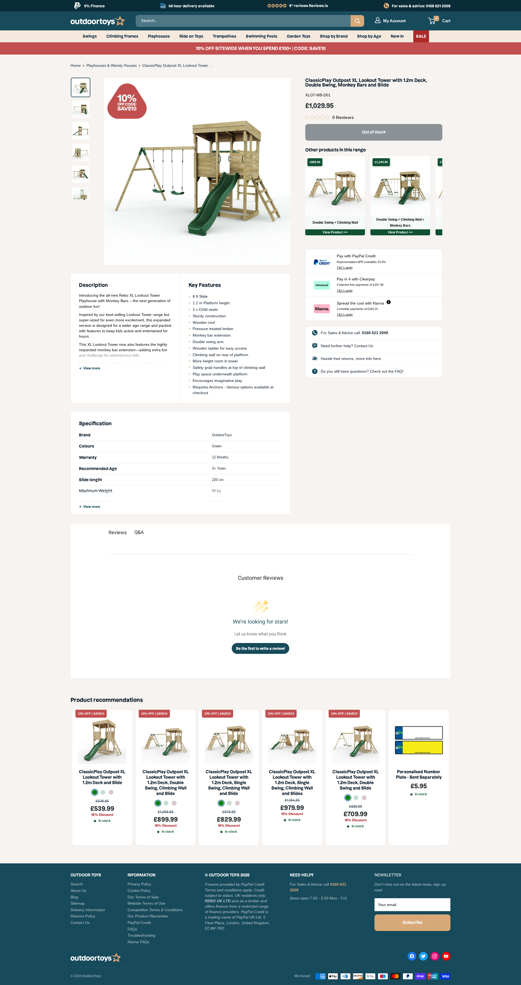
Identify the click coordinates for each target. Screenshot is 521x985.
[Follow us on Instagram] (434, 957)
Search (77, 884)
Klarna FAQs (138, 942)
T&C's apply (345, 267)
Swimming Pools (261, 36)
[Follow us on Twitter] (423, 957)
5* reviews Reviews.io (308, 6)
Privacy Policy (139, 884)
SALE (421, 36)
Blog (74, 897)
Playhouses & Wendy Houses (111, 65)
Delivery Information (88, 910)
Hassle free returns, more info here (351, 358)
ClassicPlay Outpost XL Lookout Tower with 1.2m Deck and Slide (102, 777)
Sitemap (78, 903)
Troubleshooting (141, 935)
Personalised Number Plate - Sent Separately (419, 775)
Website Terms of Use (146, 903)
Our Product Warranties (148, 916)
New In (397, 36)
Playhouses (159, 36)
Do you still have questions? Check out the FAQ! (362, 371)
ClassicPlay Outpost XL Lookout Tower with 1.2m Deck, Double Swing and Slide (355, 780)
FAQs (132, 929)
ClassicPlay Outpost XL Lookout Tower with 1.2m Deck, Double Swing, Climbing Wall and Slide (165, 783)
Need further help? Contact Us (347, 346)
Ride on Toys (191, 36)
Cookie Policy (139, 890)
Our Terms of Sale (143, 897)
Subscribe (412, 922)
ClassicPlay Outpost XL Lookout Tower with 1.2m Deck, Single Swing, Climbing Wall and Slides (292, 783)
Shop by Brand (334, 36)
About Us (78, 890)
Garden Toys (298, 36)
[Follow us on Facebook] (412, 957)
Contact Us (80, 922)
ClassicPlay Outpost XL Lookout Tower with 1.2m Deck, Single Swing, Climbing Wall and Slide (229, 783)
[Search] (357, 21)
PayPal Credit (139, 922)
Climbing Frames (122, 36)
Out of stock (374, 132)
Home (76, 65)
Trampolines (224, 36)
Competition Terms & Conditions (155, 910)
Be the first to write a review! (260, 648)
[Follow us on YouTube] (446, 957)
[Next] (278, 171)
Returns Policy (83, 916)
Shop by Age (369, 36)
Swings (90, 36)
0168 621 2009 (438, 6)
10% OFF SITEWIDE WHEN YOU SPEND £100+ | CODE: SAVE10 (261, 48)
